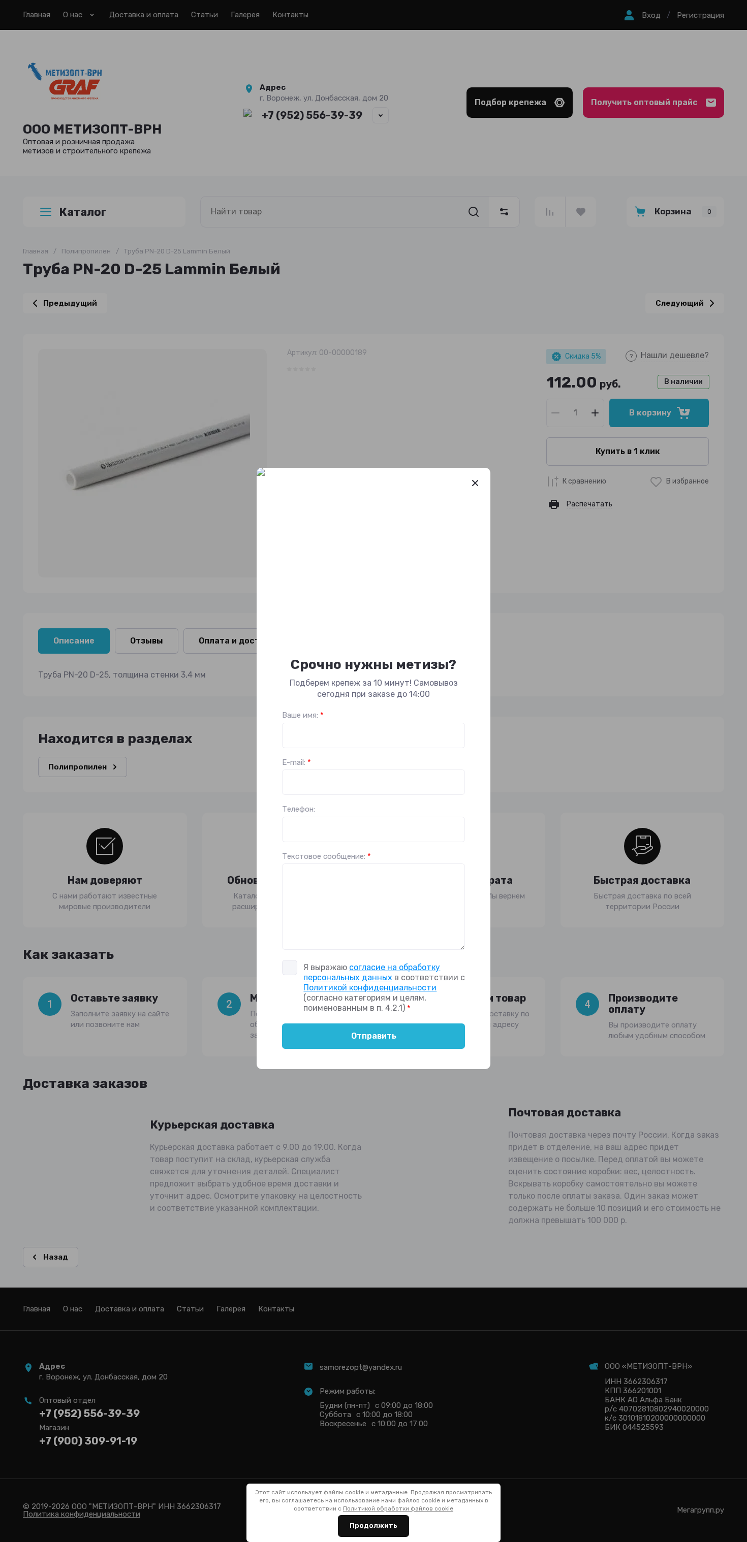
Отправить (373, 1036)
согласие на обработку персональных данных (371, 972)
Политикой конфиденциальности (370, 987)
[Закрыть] (475, 483)
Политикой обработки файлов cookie (398, 1508)
